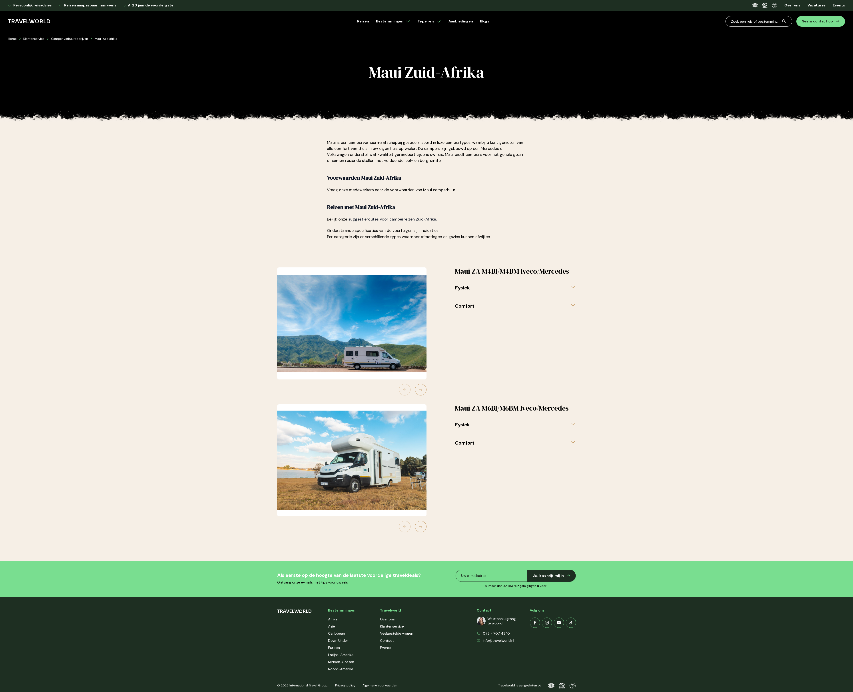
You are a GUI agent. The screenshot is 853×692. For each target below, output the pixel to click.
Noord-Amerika (340, 669)
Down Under (338, 640)
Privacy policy (345, 685)
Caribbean (336, 633)
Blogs (484, 21)
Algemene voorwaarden (380, 685)
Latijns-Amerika (340, 654)
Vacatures (816, 5)
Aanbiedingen (460, 21)
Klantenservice (33, 39)
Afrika (332, 619)
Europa (334, 647)
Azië (331, 626)
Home (12, 39)
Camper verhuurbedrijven (69, 39)
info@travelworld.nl (498, 640)
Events (839, 5)
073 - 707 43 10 (496, 633)
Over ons (792, 5)
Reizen (363, 21)
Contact (387, 640)
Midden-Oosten (341, 662)
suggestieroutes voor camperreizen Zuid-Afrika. (392, 219)
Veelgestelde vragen (396, 633)
